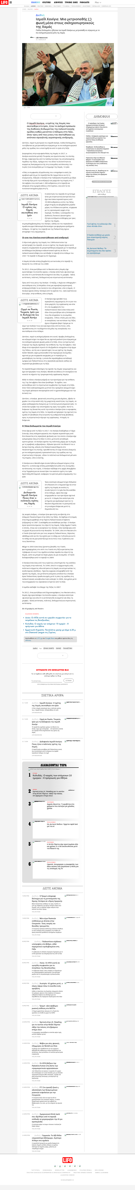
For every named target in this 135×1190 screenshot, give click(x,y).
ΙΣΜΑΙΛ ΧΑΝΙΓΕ (49, 648)
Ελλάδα (26, 6)
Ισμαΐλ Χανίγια (36, 123)
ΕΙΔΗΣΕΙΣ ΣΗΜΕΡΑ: (32, 614)
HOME (24, 9)
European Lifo (106, 6)
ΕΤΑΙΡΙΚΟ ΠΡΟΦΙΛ (86, 1170)
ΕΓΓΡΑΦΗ (69, 680)
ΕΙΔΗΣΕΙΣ (30, 9)
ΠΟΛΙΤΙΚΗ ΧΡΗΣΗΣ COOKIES (83, 1172)
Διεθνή (33, 6)
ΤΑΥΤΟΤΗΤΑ (35, 1170)
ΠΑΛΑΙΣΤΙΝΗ (67, 648)
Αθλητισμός (86, 6)
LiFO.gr (39, 638)
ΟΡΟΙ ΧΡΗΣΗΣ (41, 684)
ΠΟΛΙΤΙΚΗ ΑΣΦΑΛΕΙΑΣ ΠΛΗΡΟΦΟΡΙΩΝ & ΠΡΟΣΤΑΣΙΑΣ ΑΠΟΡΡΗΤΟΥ (48, 1172)
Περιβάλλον (96, 6)
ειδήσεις (28, 640)
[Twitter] (111, 103)
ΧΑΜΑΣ (58, 648)
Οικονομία (48, 6)
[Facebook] (108, 103)
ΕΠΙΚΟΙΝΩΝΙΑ (47, 1170)
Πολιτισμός (57, 6)
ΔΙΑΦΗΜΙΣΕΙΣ (72, 1170)
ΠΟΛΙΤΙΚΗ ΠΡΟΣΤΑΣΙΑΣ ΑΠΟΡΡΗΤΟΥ (57, 684)
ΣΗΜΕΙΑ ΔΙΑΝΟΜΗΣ (101, 1172)
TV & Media (66, 6)
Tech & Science (76, 6)
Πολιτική (40, 6)
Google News (50, 638)
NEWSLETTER (59, 1170)
